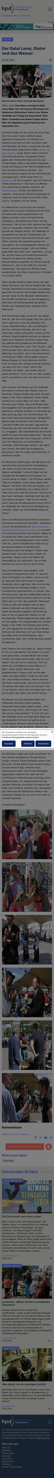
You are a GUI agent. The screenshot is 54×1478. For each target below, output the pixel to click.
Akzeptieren (43, 743)
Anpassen (8, 743)
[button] (50, 11)
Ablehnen (28, 743)
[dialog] (27, 739)
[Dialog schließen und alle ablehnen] (52, 731)
